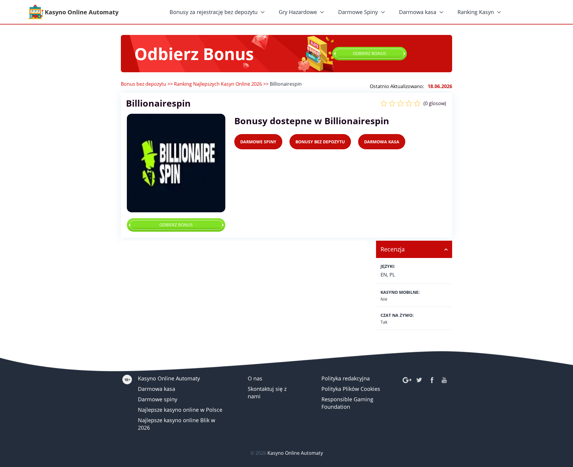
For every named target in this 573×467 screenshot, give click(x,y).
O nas (255, 378)
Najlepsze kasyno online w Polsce (180, 409)
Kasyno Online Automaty (169, 378)
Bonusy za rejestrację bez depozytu (214, 12)
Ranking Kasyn (476, 12)
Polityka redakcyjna (345, 378)
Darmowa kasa (417, 12)
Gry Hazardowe (298, 12)
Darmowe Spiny (358, 12)
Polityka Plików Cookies (350, 388)
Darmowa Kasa (381, 142)
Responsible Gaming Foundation (347, 403)
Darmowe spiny (157, 399)
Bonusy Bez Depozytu (320, 142)
